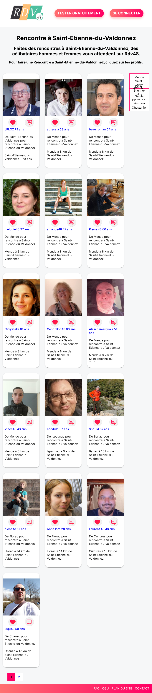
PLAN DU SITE (122, 688)
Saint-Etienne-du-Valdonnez (139, 92)
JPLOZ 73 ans (14, 129)
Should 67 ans (99, 429)
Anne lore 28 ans (59, 529)
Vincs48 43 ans (16, 429)
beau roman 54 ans (102, 129)
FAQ (96, 688)
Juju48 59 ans (15, 629)
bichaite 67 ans (15, 529)
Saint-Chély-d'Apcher (139, 84)
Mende (139, 77)
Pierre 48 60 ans (100, 229)
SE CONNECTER (127, 13)
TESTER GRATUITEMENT (79, 13)
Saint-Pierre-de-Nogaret (139, 99)
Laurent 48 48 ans (102, 529)
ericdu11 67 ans (58, 429)
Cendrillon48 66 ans (61, 329)
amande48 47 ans (59, 229)
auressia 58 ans (58, 129)
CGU (105, 688)
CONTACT (142, 688)
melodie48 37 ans (17, 229)
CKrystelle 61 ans (17, 329)
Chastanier (139, 107)
